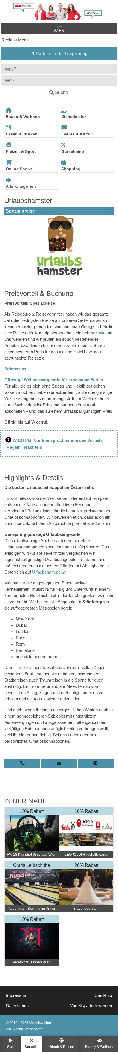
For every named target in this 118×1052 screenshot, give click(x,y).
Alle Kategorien (21, 186)
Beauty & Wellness (99, 1047)
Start (10, 1047)
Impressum (16, 995)
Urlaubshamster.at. (50, 572)
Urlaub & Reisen (61, 1047)
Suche (61, 92)
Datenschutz (18, 1005)
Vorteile (31, 1047)
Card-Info (103, 995)
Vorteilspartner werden (91, 1005)
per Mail (99, 333)
